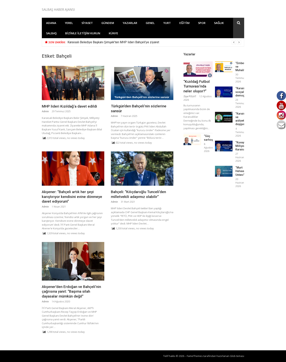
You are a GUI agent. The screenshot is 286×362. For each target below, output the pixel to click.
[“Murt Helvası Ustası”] (223, 171)
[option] (154, 42)
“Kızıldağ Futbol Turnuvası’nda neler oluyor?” (196, 86)
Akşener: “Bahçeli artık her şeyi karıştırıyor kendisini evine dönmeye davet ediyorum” (72, 197)
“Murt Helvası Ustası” (240, 171)
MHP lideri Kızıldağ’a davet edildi (69, 106)
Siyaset (87, 23)
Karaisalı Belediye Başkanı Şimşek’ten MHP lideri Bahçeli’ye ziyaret (113, 42)
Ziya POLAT (189, 96)
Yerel (69, 23)
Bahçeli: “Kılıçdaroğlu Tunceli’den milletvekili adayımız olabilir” (138, 194)
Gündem (107, 23)
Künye (113, 33)
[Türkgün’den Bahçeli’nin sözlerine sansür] (142, 83)
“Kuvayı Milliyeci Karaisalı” (241, 146)
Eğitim (184, 23)
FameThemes (195, 356)
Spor (201, 23)
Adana (51, 23)
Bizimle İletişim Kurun (82, 33)
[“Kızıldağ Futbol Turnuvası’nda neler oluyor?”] (198, 69)
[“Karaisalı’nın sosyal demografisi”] (223, 92)
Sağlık (219, 23)
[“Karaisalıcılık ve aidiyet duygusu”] (223, 117)
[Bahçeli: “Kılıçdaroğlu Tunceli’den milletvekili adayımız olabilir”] (142, 168)
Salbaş (51, 33)
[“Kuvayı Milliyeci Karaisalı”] (223, 146)
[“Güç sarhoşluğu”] (192, 139)
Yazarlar (130, 23)
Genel (150, 23)
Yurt (167, 23)
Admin (45, 111)
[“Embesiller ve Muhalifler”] (223, 66)
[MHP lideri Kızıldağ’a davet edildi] (73, 83)
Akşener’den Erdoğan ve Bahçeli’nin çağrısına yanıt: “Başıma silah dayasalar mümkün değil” (71, 291)
